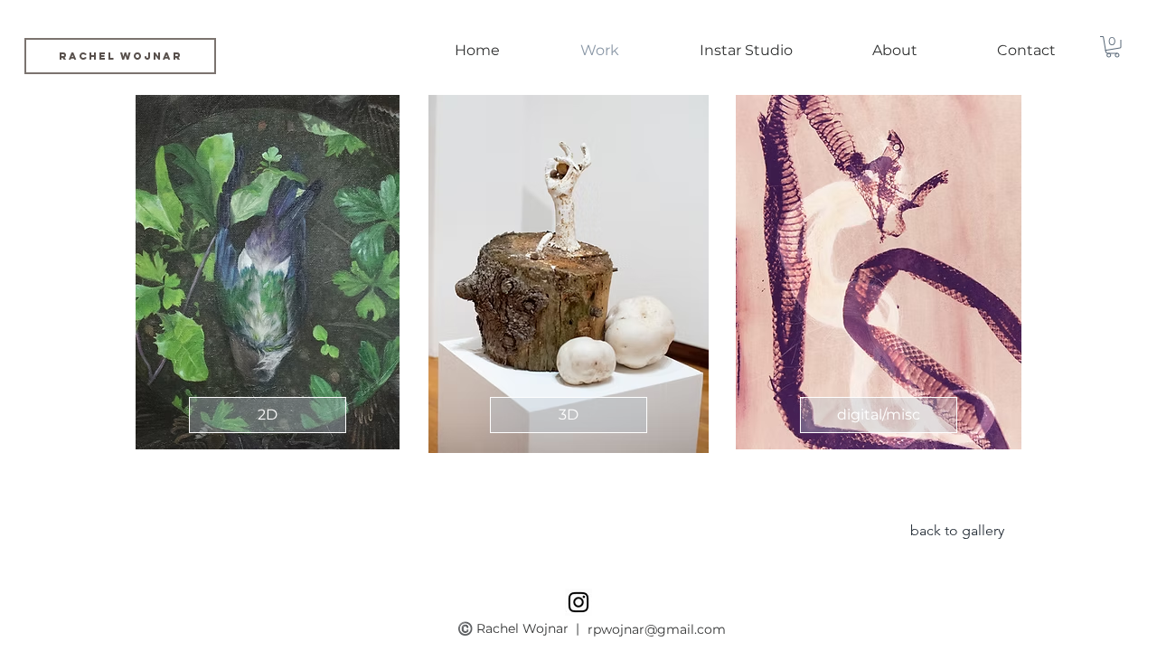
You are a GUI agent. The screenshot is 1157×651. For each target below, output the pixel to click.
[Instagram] (578, 602)
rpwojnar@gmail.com (657, 629)
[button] (1112, 47)
